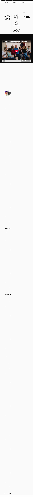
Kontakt (23, 2)
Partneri (18, 2)
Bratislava (1, 0)
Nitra (4, 0)
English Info (14, 2)
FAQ (20, 2)
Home (9, 2)
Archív (12, 2)
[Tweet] (26, 12)
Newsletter (6, 2)
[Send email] (28, 12)
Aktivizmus (28, 16)
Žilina (13, 0)
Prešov (8, 0)
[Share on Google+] (27, 12)
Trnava (11, 0)
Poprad (6, 0)
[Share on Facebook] (25, 12)
